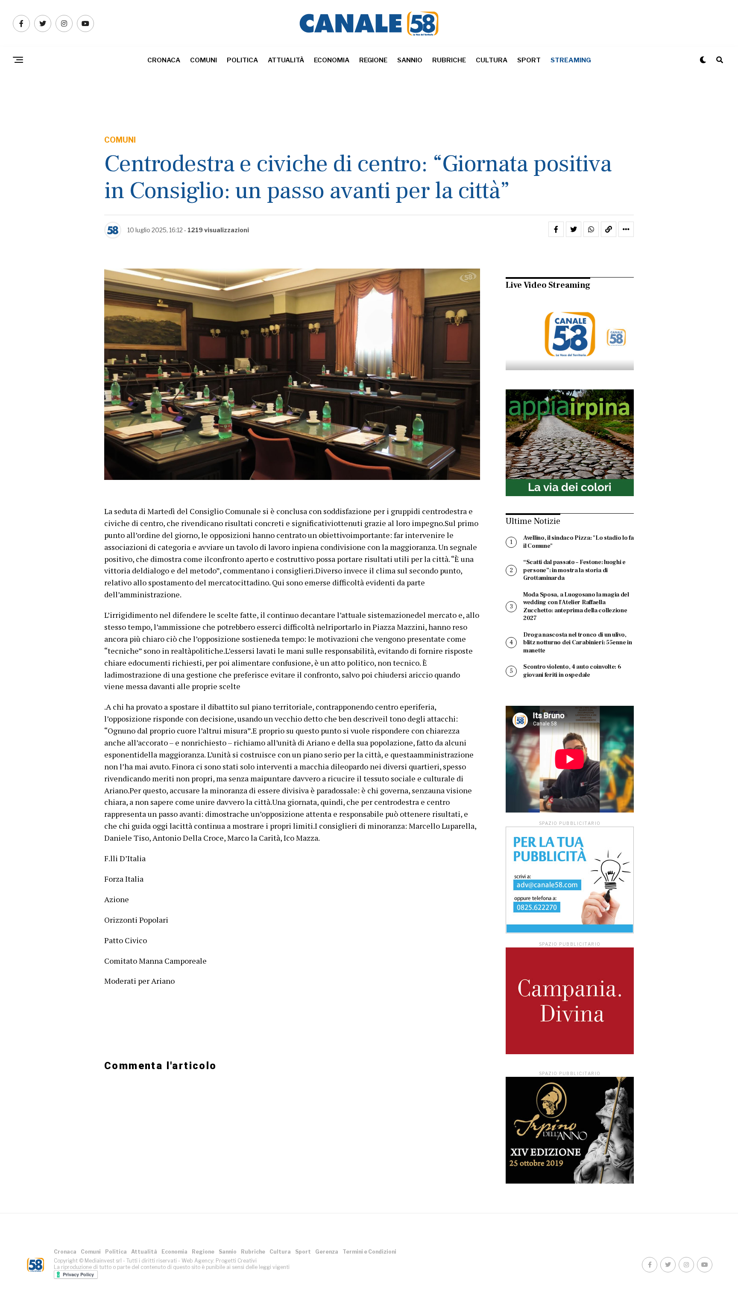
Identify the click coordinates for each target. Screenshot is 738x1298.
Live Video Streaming (548, 285)
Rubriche (449, 60)
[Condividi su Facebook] (556, 229)
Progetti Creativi (236, 1260)
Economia (331, 60)
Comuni (203, 60)
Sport (529, 60)
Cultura (491, 60)
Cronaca (163, 60)
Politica (242, 60)
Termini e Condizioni (369, 1251)
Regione (373, 60)
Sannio (409, 60)
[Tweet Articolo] (573, 229)
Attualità (286, 60)
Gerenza (326, 1251)
